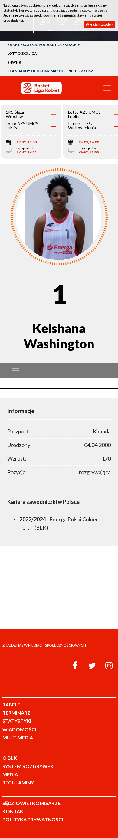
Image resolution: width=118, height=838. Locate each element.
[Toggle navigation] (107, 88)
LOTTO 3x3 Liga (22, 53)
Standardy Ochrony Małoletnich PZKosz (50, 71)
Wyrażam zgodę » (99, 24)
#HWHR (14, 62)
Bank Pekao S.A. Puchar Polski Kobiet (45, 44)
